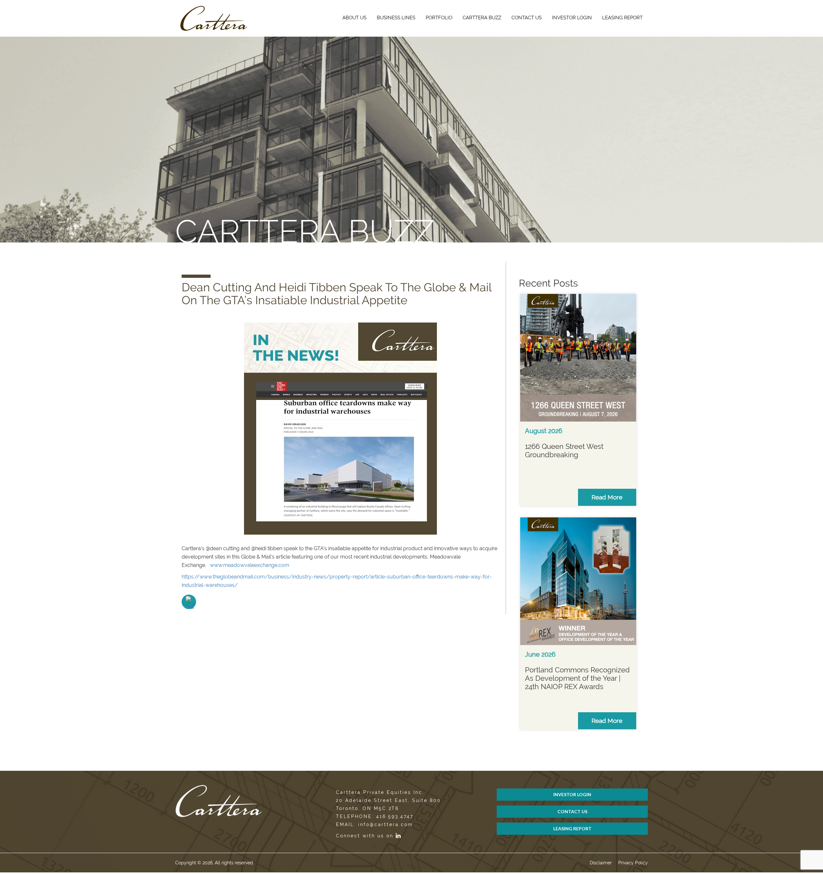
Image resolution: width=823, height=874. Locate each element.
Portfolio (439, 18)
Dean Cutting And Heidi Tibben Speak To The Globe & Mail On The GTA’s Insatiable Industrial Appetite (337, 293)
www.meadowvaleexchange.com (249, 565)
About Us (354, 18)
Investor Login (572, 18)
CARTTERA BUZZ (482, 18)
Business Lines (396, 18)
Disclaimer (601, 862)
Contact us (526, 18)
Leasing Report (622, 18)
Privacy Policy (633, 862)
